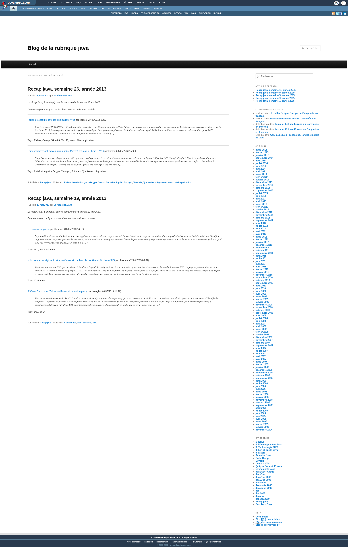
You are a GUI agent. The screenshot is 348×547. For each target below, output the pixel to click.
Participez (148, 542)
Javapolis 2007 (264, 488)
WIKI (186, 13)
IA (57, 8)
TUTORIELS (116, 13)
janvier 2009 (262, 302)
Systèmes (157, 8)
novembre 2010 (264, 277)
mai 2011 (260, 264)
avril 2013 (261, 201)
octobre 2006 (263, 375)
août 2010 (261, 285)
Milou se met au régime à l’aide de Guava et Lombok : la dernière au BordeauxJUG (71, 260)
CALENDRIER (205, 13)
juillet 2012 (262, 225)
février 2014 (262, 177)
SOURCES (166, 13)
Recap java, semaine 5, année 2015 (275, 95)
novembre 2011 (264, 247)
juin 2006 (261, 386)
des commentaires (269, 522)
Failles (67, 182)
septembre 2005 (264, 405)
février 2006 (262, 394)
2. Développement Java (268, 444)
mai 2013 (261, 198)
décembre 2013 (264, 182)
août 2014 (261, 160)
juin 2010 (261, 288)
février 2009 (262, 299)
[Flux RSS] (333, 13)
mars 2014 (261, 174)
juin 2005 (261, 413)
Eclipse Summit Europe (269, 466)
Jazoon (260, 496)
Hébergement (162, 542)
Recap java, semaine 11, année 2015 (276, 90)
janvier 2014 (262, 179)
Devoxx (260, 460)
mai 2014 (261, 168)
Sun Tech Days (264, 504)
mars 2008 (261, 329)
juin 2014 (261, 166)
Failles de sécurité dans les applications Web (51, 119)
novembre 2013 (264, 185)
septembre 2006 (264, 378)
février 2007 (262, 364)
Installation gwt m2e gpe (84, 182)
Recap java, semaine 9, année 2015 (275, 92)
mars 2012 (261, 236)
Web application (183, 182)
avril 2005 (261, 418)
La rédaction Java (63, 95)
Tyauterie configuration (155, 182)
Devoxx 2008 (263, 463)
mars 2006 (261, 391)
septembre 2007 (264, 345)
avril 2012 (261, 234)
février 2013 (262, 206)
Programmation (114, 8)
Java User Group (265, 471)
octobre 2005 (263, 402)
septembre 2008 (264, 312)
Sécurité (110, 182)
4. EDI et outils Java (267, 450)
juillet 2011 (262, 258)
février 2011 (262, 269)
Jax (257, 490)
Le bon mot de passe (39, 229)
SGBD (127, 8)
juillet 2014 (262, 163)
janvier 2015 (262, 155)
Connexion (262, 516)
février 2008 (262, 331)
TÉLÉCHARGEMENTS (150, 13)
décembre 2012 (264, 212)
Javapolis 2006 (264, 485)
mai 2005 (261, 416)
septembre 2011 (264, 253)
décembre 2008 (264, 304)
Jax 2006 (260, 493)
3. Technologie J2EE (267, 447)
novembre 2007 (264, 340)
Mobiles (146, 8)
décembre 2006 (264, 370)
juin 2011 (261, 261)
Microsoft (73, 8)
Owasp (101, 182)
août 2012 (261, 223)
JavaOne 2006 (263, 477)
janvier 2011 (262, 272)
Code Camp (262, 458)
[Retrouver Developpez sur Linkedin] (344, 13)
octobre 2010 (263, 280)
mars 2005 (261, 421)
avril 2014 (261, 171)
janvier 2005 (262, 427)
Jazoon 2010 (263, 499)
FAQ (126, 13)
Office (136, 8)
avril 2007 (261, 359)
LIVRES (134, 13)
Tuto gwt (128, 182)
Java (83, 8)
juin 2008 (261, 321)
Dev (79, 322)
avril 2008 (261, 326)
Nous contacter (133, 542)
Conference (70, 322)
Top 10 (119, 182)
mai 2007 (261, 356)
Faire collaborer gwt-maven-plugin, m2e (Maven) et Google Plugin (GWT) (66, 151)
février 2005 (262, 424)
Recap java (45, 182)
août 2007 (261, 348)
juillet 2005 (262, 410)
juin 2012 (261, 228)
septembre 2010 (264, 283)
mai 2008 (261, 323)
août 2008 (261, 315)
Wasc (171, 182)
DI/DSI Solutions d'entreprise (31, 8)
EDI (102, 8)
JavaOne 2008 (263, 480)
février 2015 (262, 152)
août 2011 (261, 255)
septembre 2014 (264, 158)
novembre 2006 (264, 372)
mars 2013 (261, 204)
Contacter (156, 537)
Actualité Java (263, 455)
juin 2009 (261, 291)
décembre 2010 (264, 274)
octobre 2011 (263, 250)
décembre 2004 (264, 429)
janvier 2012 (262, 242)
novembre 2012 (264, 215)
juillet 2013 (262, 193)
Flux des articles (268, 519)
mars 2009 (261, 296)
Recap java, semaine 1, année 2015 (275, 100)
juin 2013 (261, 196)
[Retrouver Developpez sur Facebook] (340, 13)
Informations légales (181, 542)
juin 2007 (261, 353)
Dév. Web (93, 8)
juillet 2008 (262, 318)
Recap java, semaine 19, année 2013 (67, 198)
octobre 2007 (263, 342)
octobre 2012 (263, 217)
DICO (193, 13)
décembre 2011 (264, 245)
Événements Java (265, 469)
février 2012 (262, 239)
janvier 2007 (262, 367)
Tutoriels (137, 182)
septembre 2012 (264, 220)
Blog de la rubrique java (58, 48)
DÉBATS (178, 13)
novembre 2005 (264, 399)
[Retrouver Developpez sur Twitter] (337, 13)
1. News (260, 441)
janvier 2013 (262, 209)
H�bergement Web (212, 542)
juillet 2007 (262, 351)
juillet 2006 (262, 383)
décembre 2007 (264, 337)
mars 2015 (261, 149)
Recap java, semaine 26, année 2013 (67, 89)
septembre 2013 (264, 190)
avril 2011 (261, 266)
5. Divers (260, 452)
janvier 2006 (262, 397)
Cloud (49, 8)
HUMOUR (217, 13)
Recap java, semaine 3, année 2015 (275, 98)
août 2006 (261, 380)
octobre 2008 (263, 310)
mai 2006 (261, 389)
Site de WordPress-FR (268, 524)
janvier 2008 (262, 334)
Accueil (32, 64)
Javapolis (261, 482)
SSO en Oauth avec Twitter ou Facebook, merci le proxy (57, 291)
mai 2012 (261, 231)
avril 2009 (261, 293)
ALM (63, 8)
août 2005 (261, 408)
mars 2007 (261, 361)
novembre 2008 (264, 307)
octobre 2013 (263, 187)
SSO (94, 322)
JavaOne (260, 474)
